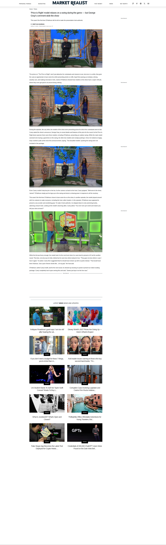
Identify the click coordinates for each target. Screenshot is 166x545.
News (111, 3)
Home (31, 9)
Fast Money (98, 3)
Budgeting (41, 3)
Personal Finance (25, 3)
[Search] (133, 3)
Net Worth (123, 3)
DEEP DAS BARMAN (38, 24)
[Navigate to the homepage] (70, 3)
